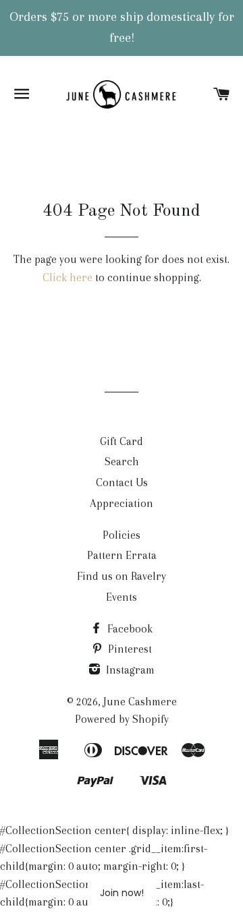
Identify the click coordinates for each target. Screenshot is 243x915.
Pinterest (128, 649)
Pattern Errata (122, 555)
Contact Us (122, 482)
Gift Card (121, 441)
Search (122, 461)
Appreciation (121, 503)
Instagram (129, 669)
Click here (67, 277)
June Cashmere (140, 701)
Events (121, 597)
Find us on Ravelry (121, 576)
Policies (121, 535)
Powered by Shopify (122, 719)
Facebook (129, 628)
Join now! (122, 892)
